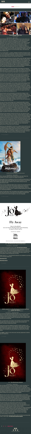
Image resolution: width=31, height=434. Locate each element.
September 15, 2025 (16, 312)
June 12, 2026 (16, 245)
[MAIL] (17, 430)
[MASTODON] (13, 430)
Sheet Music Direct (4, 260)
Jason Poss (10, 175)
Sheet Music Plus (3, 258)
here (3, 332)
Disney (3, 196)
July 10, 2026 (15, 175)
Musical (6, 134)
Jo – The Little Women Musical (21, 247)
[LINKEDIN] (15, 430)
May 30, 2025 (16, 384)
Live (4, 134)
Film (3, 134)
